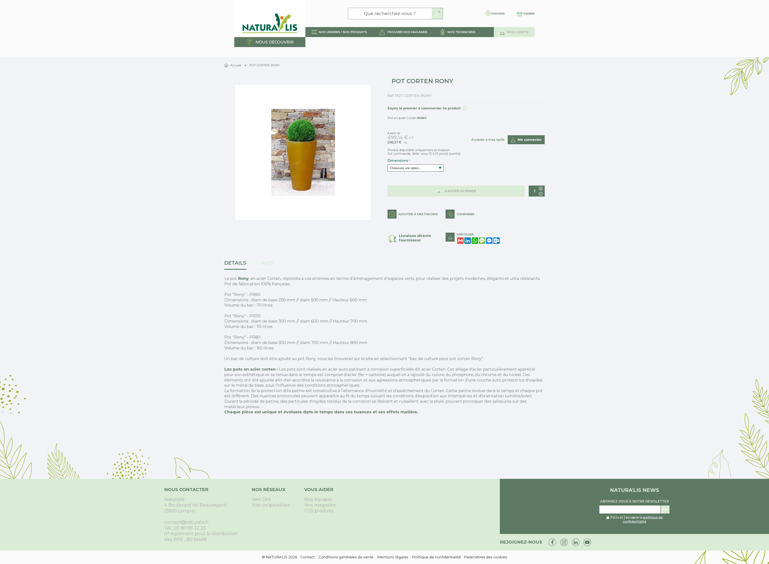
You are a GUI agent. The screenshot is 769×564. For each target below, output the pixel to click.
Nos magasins (320, 505)
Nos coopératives (271, 505)
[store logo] (269, 18)
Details (235, 263)
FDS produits (318, 511)
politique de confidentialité (643, 520)
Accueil (235, 65)
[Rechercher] (437, 13)
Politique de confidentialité (436, 557)
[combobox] (390, 13)
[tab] (236, 265)
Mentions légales (392, 557)
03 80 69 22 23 (190, 528)
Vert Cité (261, 499)
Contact (307, 557)
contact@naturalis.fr (186, 522)
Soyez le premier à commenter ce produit (424, 108)
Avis (267, 263)
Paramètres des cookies (485, 557)
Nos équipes (318, 499)
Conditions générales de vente (346, 557)
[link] (339, 32)
